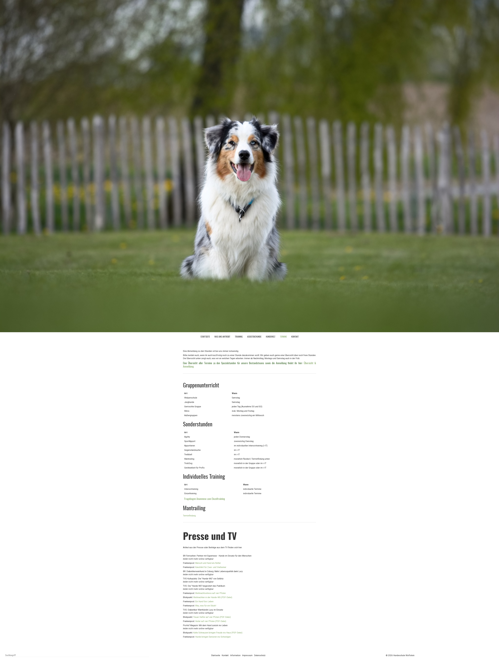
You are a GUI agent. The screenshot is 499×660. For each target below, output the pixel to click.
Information (235, 655)
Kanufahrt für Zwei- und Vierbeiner (210, 567)
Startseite (205, 336)
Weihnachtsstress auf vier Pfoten (210, 593)
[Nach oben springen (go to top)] (492, 655)
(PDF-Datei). (212, 597)
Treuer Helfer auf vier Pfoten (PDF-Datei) (212, 617)
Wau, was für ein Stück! (205, 605)
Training (239, 336)
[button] (478, 655)
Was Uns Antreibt (222, 336)
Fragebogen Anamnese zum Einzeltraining (204, 499)
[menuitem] (205, 336)
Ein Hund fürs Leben (204, 601)
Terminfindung (189, 515)
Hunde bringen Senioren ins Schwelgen (213, 637)
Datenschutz (259, 655)
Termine (283, 336)
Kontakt (295, 336)
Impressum (247, 655)
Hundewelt (270, 336)
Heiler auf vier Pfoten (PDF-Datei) (210, 621)
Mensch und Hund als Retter (208, 563)
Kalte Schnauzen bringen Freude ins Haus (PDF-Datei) (217, 632)
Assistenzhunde (254, 336)
